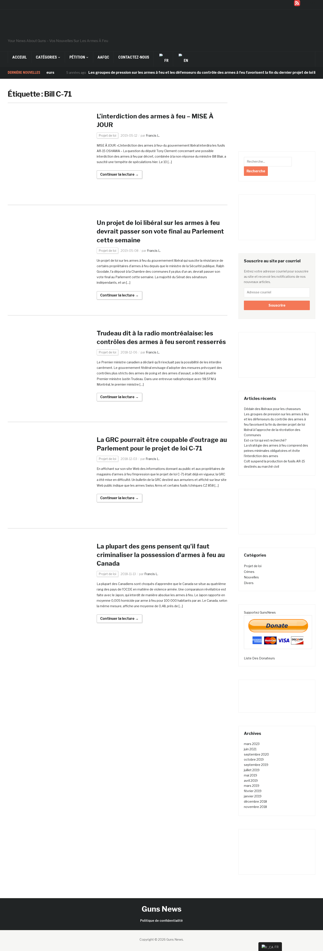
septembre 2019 (256, 765)
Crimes (249, 572)
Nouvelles (251, 577)
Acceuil (19, 57)
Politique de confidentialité (161, 920)
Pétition (77, 57)
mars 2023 (251, 744)
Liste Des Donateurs (259, 658)
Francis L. (153, 135)
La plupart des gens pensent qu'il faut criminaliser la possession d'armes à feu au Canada (161, 555)
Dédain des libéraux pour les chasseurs (272, 409)
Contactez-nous (133, 57)
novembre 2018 (255, 807)
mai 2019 (250, 775)
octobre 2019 (254, 759)
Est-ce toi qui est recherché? (265, 440)
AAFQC (103, 57)
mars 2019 (251, 785)
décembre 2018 (255, 801)
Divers (249, 583)
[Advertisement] (276, 118)
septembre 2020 (256, 754)
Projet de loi (107, 135)
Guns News (161, 908)
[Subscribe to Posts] (297, 2)
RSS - (308, 2)
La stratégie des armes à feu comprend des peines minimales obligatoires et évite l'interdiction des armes (276, 450)
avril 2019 (251, 780)
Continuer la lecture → (119, 174)
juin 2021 (250, 749)
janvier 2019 (252, 796)
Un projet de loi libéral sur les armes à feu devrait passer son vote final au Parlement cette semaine (160, 231)
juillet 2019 (251, 770)
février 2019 (252, 791)
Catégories (46, 57)
